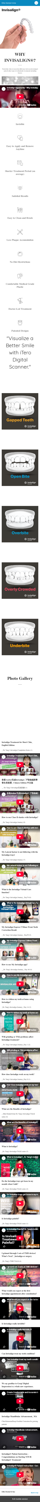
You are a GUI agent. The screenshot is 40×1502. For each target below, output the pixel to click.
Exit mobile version (20, 1499)
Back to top (34, 1493)
